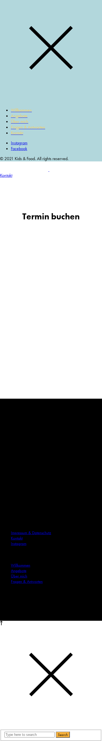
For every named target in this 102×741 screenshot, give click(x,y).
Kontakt (17, 538)
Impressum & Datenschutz (31, 532)
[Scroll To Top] (1, 624)
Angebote (18, 570)
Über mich (19, 576)
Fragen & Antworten (27, 581)
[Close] (51, 100)
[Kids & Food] (49, 170)
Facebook (19, 148)
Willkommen (20, 565)
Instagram (19, 143)
